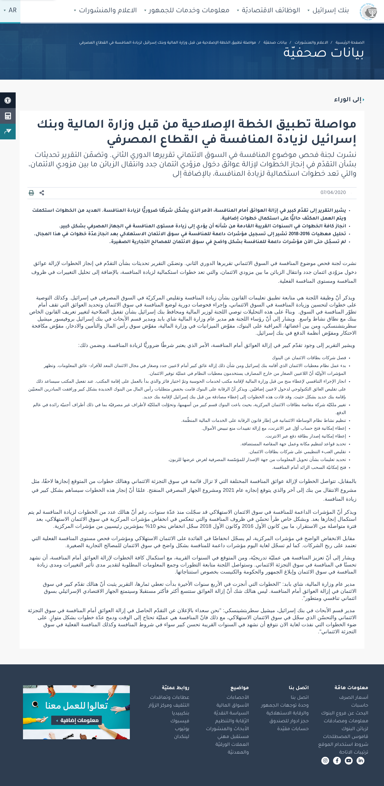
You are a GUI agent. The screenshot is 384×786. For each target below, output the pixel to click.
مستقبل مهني (233, 737)
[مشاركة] (41, 193)
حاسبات (359, 705)
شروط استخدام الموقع (343, 745)
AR (12, 11)
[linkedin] (360, 761)
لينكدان (181, 737)
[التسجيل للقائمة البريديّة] (8, 131)
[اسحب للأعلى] (369, 771)
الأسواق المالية (233, 705)
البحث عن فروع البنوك (344, 713)
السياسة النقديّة (231, 713)
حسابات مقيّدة (293, 729)
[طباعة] (31, 193)
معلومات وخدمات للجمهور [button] (188, 11)
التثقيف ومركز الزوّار (169, 705)
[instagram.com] (325, 761)
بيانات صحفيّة (275, 43)
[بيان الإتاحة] (8, 100)
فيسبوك (179, 721)
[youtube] (349, 761)
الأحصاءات (237, 698)
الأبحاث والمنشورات (227, 729)
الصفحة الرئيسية (350, 43)
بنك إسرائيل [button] (330, 11)
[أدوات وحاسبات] (8, 116)
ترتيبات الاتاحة (353, 752)
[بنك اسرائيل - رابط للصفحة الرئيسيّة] (368, 11)
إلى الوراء (348, 100)
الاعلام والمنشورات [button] (107, 11)
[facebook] (337, 761)
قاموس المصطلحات (345, 737)
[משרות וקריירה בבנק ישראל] (73, 712)
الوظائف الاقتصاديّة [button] (270, 11)
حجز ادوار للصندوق (289, 721)
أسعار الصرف (353, 698)
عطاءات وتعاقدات (169, 698)
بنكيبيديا (180, 713)
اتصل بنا (300, 698)
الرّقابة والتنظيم (232, 721)
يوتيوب (182, 729)
